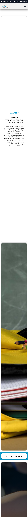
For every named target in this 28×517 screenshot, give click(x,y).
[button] (25, 6)
